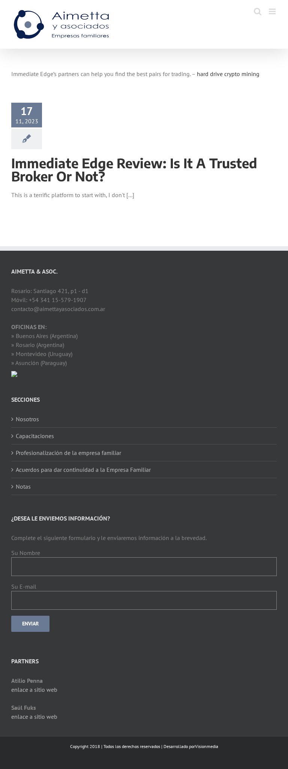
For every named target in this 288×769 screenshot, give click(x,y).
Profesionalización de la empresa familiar (68, 452)
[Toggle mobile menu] (273, 11)
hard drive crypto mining (228, 74)
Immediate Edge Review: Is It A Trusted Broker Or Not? (134, 169)
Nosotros (27, 419)
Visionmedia (206, 746)
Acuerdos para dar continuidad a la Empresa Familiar (83, 469)
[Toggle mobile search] (257, 11)
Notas (23, 486)
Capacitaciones (35, 436)
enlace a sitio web (34, 689)
